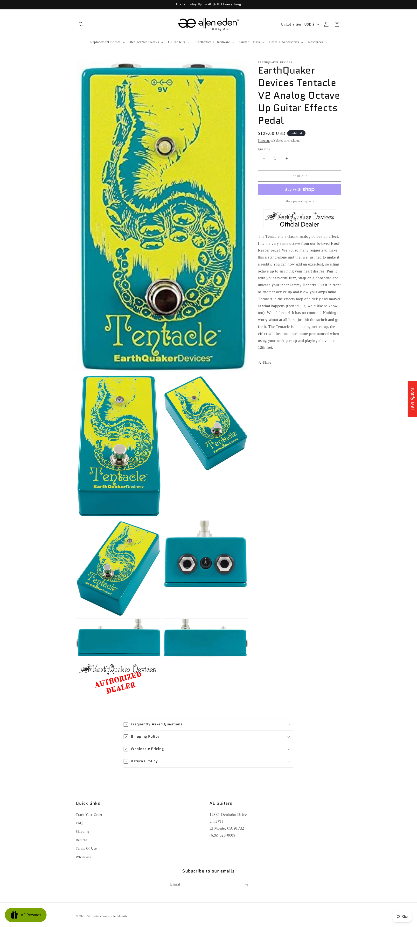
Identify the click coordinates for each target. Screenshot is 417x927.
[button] (81, 24)
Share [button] (267, 362)
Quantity (264, 149)
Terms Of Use (86, 848)
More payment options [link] (299, 201)
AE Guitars (94, 915)
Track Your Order (89, 814)
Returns (81, 840)
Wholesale (83, 857)
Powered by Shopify (115, 915)
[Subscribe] (246, 884)
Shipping (264, 140)
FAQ (79, 823)
